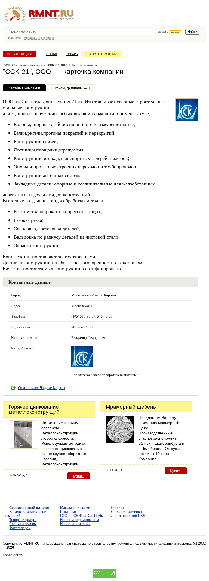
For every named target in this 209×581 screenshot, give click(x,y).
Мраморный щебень (131, 407)
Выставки (68, 512)
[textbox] (96, 32)
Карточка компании (24, 88)
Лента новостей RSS (128, 516)
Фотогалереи (19, 528)
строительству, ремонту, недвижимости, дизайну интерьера (141, 543)
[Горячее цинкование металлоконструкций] (23, 447)
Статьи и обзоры (22, 524)
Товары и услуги (22, 520)
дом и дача (66, 18)
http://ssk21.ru (82, 326)
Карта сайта (13, 555)
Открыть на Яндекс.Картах (41, 388)
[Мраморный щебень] (120, 442)
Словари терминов (126, 512)
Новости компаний (75, 524)
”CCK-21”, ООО (57, 65)
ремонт (53, 18)
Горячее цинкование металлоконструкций (34, 409)
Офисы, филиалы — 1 (71, 88)
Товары (72, 54)
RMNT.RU (9, 65)
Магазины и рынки (75, 508)
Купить (78, 476)
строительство (37, 18)
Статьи (51, 54)
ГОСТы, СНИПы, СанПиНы (81, 516)
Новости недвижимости (79, 520)
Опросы (117, 508)
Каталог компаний (102, 54)
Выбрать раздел (19, 54)
